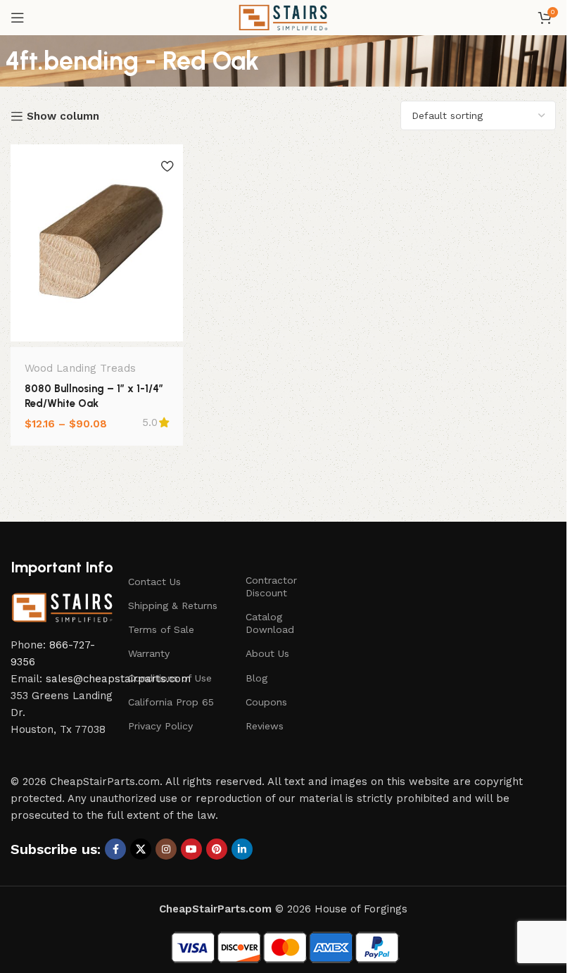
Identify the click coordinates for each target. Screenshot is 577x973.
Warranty (149, 653)
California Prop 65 (171, 702)
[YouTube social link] (191, 849)
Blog (256, 678)
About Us (267, 653)
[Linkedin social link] (242, 849)
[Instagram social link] (166, 849)
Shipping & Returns (172, 605)
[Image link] (62, 607)
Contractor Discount (271, 586)
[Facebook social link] (115, 849)
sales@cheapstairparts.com (118, 678)
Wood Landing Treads (80, 368)
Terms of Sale (161, 629)
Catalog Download (270, 623)
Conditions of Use (170, 678)
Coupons (266, 702)
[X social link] (140, 849)
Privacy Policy (160, 726)
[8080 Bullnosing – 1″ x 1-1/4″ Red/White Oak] (97, 242)
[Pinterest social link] (216, 849)
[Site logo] (282, 17)
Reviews (265, 726)
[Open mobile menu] (18, 18)
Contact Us (154, 581)
